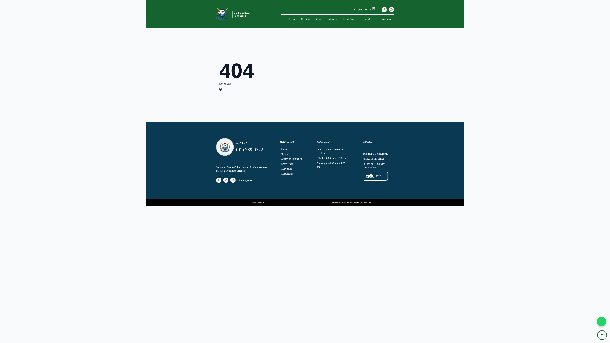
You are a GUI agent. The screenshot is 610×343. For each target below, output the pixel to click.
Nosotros (305, 19)
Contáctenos (385, 19)
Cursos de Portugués (326, 19)
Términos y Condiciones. (375, 153)
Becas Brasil (349, 19)
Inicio (292, 19)
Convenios (367, 19)
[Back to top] (602, 335)
